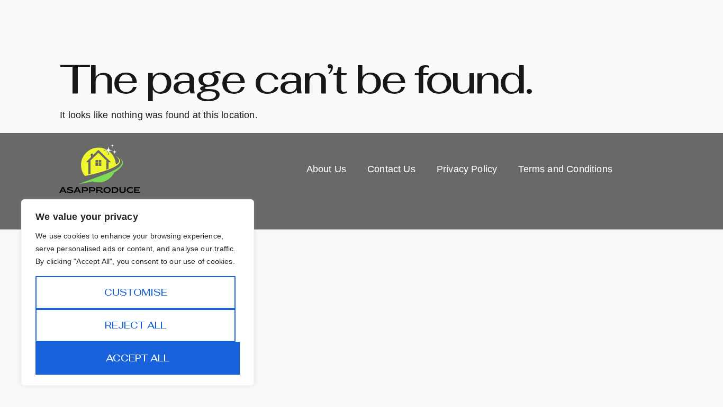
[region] (137, 292)
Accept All (137, 358)
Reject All (135, 325)
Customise (135, 292)
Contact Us (391, 169)
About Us (326, 169)
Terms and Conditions (565, 169)
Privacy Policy (467, 169)
